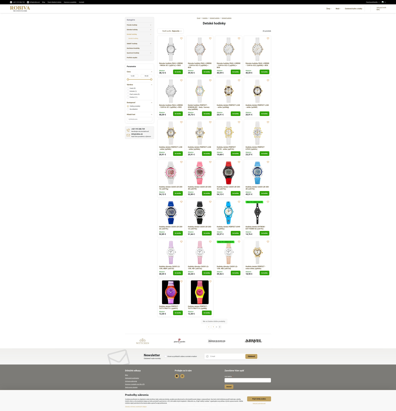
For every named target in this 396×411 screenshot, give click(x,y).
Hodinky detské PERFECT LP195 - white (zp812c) (226, 148)
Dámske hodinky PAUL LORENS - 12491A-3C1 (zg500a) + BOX (171, 106)
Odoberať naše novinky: (152, 358)
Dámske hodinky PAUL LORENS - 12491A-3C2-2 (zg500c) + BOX (228, 65)
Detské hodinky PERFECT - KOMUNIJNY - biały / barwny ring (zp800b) (198, 107)
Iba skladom (134, 109)
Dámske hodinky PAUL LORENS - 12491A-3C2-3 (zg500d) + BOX (200, 65)
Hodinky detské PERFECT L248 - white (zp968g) (228, 106)
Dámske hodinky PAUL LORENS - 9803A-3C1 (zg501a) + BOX (171, 64)
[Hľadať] (367, 9)
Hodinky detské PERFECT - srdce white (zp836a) (256, 268)
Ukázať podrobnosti (259, 403)
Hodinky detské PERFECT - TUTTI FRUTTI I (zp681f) (169, 307)
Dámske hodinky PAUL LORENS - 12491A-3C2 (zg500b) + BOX (257, 64)
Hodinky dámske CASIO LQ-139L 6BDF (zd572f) (169, 268)
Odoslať (228, 386)
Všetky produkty (135, 106)
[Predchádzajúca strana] (208, 327)
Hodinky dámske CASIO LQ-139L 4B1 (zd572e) (198, 268)
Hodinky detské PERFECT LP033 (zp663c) (255, 148)
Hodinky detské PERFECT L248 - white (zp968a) (199, 148)
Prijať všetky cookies (259, 399)
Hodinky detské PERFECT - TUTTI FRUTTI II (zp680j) (198, 307)
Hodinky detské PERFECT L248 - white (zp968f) (257, 106)
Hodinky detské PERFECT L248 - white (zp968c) (170, 148)
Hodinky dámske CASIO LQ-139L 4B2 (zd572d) (227, 268)
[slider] (128, 79)
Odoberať (251, 356)
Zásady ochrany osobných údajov (136, 406)
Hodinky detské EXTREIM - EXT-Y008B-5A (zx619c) (256, 228)
